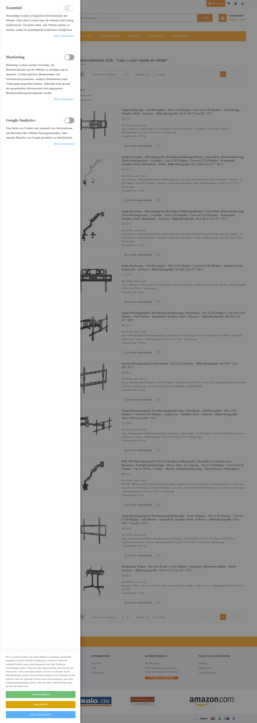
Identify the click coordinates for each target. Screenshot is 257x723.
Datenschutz (11, 671)
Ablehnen (41, 704)
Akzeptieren (40, 694)
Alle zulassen (40, 714)
